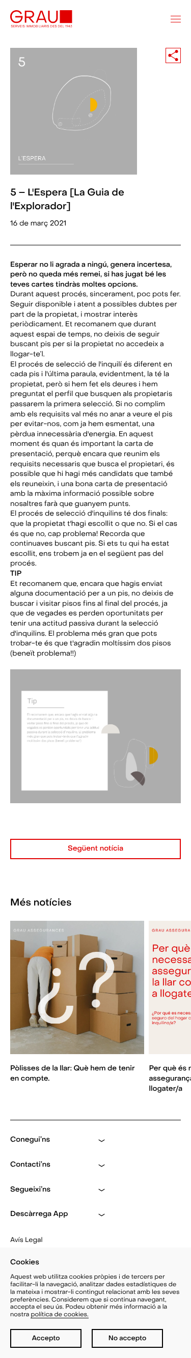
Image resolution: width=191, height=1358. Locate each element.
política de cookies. (59, 1315)
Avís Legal (26, 1240)
